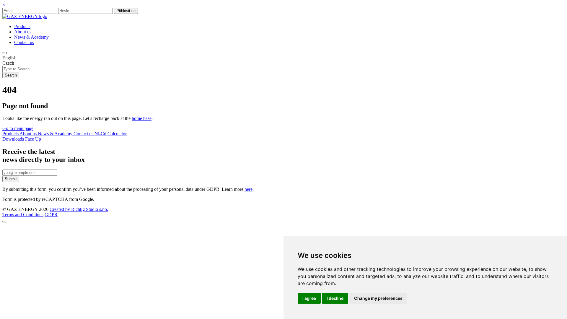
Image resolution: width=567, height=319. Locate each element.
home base (141, 118)
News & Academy (56, 133)
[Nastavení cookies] (4, 221)
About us (28, 133)
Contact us (84, 133)
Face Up (33, 138)
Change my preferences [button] (378, 298)
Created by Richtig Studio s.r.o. (79, 209)
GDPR (51, 214)
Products (10, 133)
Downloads (13, 138)
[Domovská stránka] (24, 16)
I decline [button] (335, 298)
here (248, 189)
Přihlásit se (126, 11)
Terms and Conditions (22, 214)
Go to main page (17, 128)
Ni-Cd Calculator (110, 133)
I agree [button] (309, 298)
